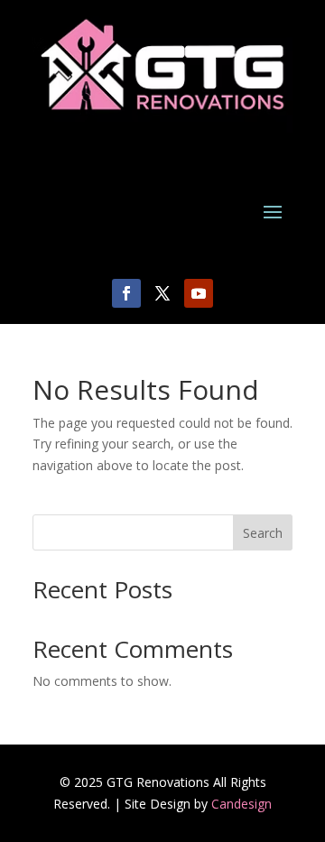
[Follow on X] (162, 293)
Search (263, 532)
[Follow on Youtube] (198, 293)
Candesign (241, 803)
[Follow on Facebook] (126, 293)
